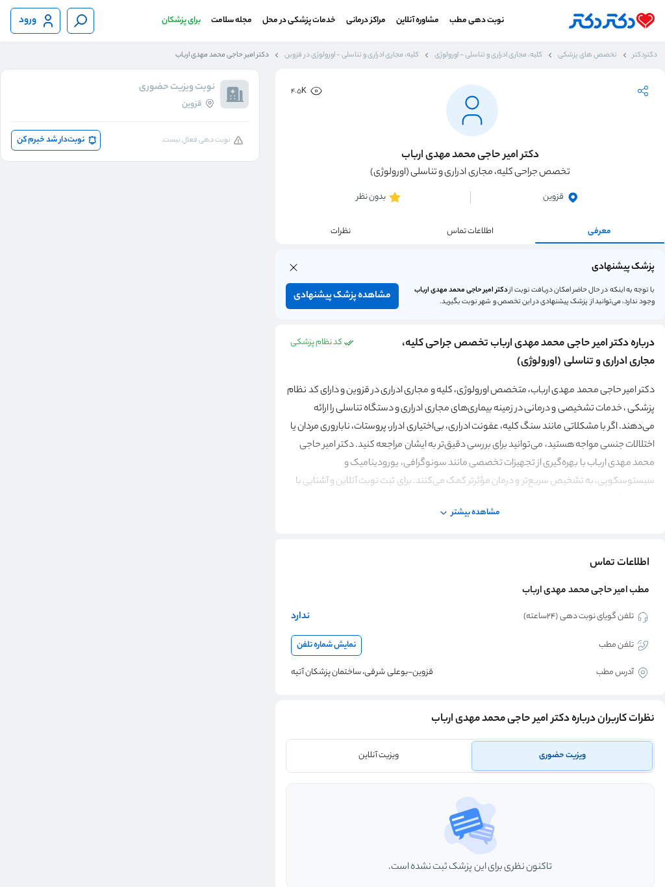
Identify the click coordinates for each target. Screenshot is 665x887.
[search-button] (80, 21)
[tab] (562, 756)
